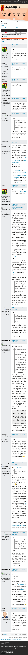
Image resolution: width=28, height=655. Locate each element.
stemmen (19, 182)
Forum (9, 13)
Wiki (14, 13)
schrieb (20, 467)
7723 (7, 622)
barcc (3, 45)
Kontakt (6, 648)
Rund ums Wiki (15, 27)
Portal (4, 13)
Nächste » (23, 32)
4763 (7, 73)
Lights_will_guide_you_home (5, 99)
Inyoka (7, 642)
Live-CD (14, 272)
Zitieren (23, 44)
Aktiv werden (7, 27)
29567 (7, 120)
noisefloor (4, 113)
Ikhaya (18, 13)
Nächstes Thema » (22, 637)
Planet (24, 13)
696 (6, 57)
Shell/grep (14, 256)
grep (20, 27)
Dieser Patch (20, 584)
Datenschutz (11, 648)
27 (6, 105)
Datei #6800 (23, 589)
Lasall (3, 608)
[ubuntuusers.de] (10, 8)
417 (6, 153)
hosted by (3, 1)
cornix (3, 63)
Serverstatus (22, 648)
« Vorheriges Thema (12, 637)
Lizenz (2, 648)
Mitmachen (14, 17)
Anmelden (18, 2)
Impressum (16, 648)
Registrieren (24, 2)
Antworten (5, 36)
